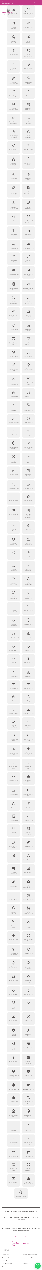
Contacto (25, 1263)
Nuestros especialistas (10, 1267)
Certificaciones (7, 1263)
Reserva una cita (21, 1237)
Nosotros (5, 1254)
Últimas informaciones (29, 1254)
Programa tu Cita (28, 1258)
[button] (38, 1266)
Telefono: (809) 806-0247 (21, 1243)
